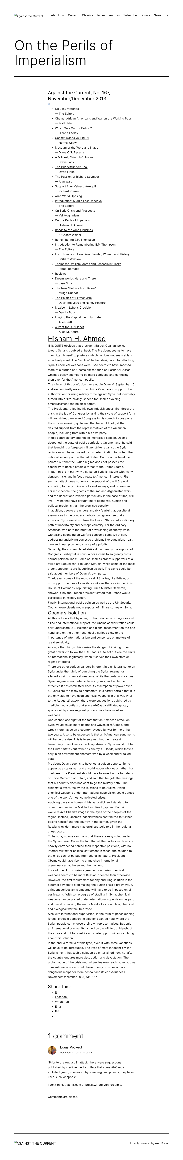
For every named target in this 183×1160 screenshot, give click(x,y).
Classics (87, 15)
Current (73, 15)
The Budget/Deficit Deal (71, 167)
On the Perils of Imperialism (73, 220)
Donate (145, 15)
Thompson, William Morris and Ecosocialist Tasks (88, 264)
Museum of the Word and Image (76, 147)
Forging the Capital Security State (78, 317)
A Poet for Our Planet (69, 327)
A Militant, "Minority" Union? (74, 157)
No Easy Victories (67, 109)
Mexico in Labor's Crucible (73, 307)
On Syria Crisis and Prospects (75, 210)
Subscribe (130, 15)
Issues (101, 15)
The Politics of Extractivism (73, 298)
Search (159, 15)
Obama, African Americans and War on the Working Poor (93, 118)
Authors (114, 15)
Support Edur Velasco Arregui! (75, 186)
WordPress (161, 1143)
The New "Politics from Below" (75, 288)
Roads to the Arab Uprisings (74, 230)
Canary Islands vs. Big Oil (72, 138)
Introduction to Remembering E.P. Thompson (85, 244)
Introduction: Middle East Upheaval (78, 201)
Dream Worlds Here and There (75, 278)
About (55, 15)
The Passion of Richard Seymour (77, 176)
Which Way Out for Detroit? (73, 128)
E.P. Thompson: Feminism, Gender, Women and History (92, 254)
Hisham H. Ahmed (77, 338)
